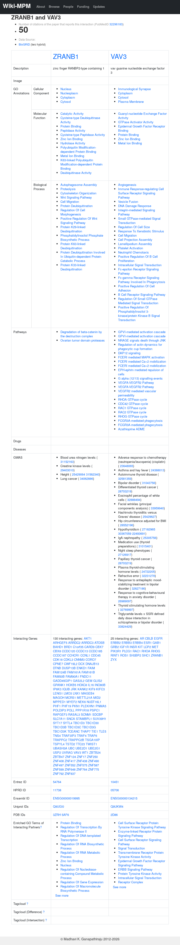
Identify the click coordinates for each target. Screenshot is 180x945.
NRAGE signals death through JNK (142, 340)
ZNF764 (81, 769)
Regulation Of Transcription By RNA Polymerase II (81, 829)
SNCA (71, 718)
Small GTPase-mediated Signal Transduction (139, 220)
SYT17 (57, 723)
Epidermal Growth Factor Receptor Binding (141, 128)
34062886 (86, 478)
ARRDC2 (74, 642)
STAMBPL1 (84, 718)
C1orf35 (78, 647)
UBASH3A (60, 748)
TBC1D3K (60, 731)
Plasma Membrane (131, 101)
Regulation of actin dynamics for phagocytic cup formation (140, 346)
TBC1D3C (74, 727)
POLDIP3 (59, 710)
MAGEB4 (87, 693)
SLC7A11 (59, 718)
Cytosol (65, 101)
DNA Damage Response (134, 206)
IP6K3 (57, 689)
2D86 (114, 814)
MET (155, 647)
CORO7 (91, 659)
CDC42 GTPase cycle (133, 403)
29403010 (67, 470)
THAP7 (85, 731)
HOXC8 (82, 685)
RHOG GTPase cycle (132, 416)
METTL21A (84, 697)
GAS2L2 (78, 680)
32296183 (116, 24)
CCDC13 (82, 651)
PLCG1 (127, 651)
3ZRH (57, 814)
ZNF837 (70, 773)
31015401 (145, 546)
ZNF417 (70, 761)
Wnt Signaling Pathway (76, 197)
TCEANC (74, 731)
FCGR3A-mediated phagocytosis (140, 420)
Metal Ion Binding (72, 156)
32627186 (138, 588)
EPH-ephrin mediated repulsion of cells (141, 372)
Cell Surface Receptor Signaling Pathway (139, 841)
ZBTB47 (58, 756)
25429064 (78, 474)
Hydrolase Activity (72, 143)
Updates (99, 6)
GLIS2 (97, 680)
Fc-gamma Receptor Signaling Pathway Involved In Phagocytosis (141, 279)
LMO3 (68, 693)
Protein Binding (70, 126)
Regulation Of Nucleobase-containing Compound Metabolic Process (82, 873)
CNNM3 (79, 659)
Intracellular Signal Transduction (139, 265)
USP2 (57, 752)
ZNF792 (58, 773)
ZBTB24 (95, 752)
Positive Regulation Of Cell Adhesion (136, 288)
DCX (81, 663)
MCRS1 (70, 697)
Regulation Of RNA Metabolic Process (80, 854)
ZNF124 (70, 756)
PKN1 (76, 706)
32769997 (126, 609)
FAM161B (88, 672)
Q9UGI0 (58, 806)
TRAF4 (81, 735)
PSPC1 (95, 710)
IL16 (91, 685)
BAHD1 (58, 647)
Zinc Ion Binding (71, 139)
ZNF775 (93, 769)
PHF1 (57, 706)
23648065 (126, 466)
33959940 (157, 508)
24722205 (148, 571)
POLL (71, 710)
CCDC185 (95, 651)
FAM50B (59, 676)
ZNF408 (58, 761)
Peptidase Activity (72, 130)
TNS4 (57, 735)
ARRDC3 (87, 642)
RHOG (155, 651)
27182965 (148, 529)
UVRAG (67, 752)
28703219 (124, 491)
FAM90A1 (72, 676)
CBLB (149, 638)
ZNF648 (70, 769)
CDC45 (96, 655)
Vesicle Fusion (128, 201)
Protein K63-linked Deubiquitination (72, 246)
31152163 (67, 461)
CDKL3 (68, 659)
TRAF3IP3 (69, 735)
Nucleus (65, 89)
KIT (140, 647)
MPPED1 (59, 701)
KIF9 (92, 689)
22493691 (138, 533)
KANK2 (83, 689)
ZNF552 (70, 765)
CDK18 (58, 659)
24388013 (157, 470)
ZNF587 (93, 765)
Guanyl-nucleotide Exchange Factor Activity (142, 115)
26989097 (124, 601)
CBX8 (57, 651)
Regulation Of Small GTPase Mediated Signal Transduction (138, 300)
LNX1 (76, 693)
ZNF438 (81, 761)
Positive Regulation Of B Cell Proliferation (138, 258)
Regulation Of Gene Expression (81, 882)
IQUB (66, 689)
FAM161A (74, 672)
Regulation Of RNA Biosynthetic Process (82, 846)
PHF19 (66, 706)
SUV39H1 (99, 718)
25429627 (149, 516)
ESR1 (148, 642)
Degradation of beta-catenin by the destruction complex (81, 334)
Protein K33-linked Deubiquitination (72, 267)
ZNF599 (58, 769)
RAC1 (137, 651)
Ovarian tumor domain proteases (82, 340)
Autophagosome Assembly (78, 184)
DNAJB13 (92, 663)
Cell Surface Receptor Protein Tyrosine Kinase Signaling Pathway (142, 825)
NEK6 (82, 701)
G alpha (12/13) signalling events (140, 378)
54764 (57, 782)
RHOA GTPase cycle (132, 399)
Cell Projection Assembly (135, 239)
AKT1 (88, 638)
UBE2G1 (94, 748)
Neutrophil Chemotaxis (133, 252)
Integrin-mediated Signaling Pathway (136, 212)
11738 (57, 790)
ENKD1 (82, 668)
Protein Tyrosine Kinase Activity (140, 873)
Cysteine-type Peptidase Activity (82, 134)
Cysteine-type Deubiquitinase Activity (80, 119)
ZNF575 (81, 765)
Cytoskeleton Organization (78, 193)
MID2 (97, 697)
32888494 (133, 499)
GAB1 (157, 642)
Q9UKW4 (117, 806)
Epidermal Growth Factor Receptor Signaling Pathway (141, 863)
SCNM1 (86, 714)
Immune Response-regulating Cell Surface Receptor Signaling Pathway (141, 193)
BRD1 (68, 647)
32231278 (148, 575)
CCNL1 (85, 655)
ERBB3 (127, 642)
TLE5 (102, 731)
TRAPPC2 (60, 740)
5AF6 (65, 814)
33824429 (124, 626)
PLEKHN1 (88, 706)
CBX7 (99, 647)
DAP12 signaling (129, 353)
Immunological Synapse (134, 89)
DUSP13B (69, 668)
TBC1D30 (92, 723)
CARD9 (89, 647)
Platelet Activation (130, 248)
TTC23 (80, 744)
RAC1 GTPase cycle (132, 408)
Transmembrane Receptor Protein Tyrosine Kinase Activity (141, 854)
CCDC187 (59, 655)
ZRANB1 (66, 56)
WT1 (85, 752)
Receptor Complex (130, 882)
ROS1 (124, 655)
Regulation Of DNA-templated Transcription (80, 837)
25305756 (149, 537)
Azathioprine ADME (131, 429)
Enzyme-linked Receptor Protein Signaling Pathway (140, 833)
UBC (71, 748)
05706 (115, 790)
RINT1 (115, 655)
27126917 (124, 554)
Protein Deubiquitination (76, 206)
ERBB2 (116, 642)
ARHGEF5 (60, 642)
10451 (115, 782)
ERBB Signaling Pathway (135, 869)
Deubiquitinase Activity (76, 172)
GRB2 (115, 647)
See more (61, 895)
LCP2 (147, 647)
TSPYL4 (58, 744)
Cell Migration (69, 201)
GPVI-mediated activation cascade (141, 332)
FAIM (91, 668)
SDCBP (97, 714)
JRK (74, 689)
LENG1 (58, 693)
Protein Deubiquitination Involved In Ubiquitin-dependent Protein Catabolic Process (82, 256)
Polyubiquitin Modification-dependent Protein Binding (78, 149)
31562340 (92, 474)
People (68, 6)
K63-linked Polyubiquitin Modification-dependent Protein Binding (81, 164)
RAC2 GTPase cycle (132, 412)
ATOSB (99, 642)
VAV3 (119, 56)
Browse (54, 6)
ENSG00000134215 (124, 798)
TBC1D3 (79, 723)
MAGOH (58, 697)
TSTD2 (70, 744)
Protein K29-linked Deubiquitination (72, 229)
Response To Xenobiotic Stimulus (141, 231)
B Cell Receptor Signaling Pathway (141, 294)
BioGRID (24, 44)
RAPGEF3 (60, 714)
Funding (83, 6)
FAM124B (59, 672)
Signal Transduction (131, 848)
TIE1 (94, 731)
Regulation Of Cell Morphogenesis (72, 212)
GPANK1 (59, 685)
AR (142, 638)
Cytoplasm (67, 97)
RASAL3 (74, 714)
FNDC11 (85, 676)
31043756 (148, 482)
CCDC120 (68, 651)
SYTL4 (67, 723)
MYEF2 (72, 701)
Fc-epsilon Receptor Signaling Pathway (138, 271)
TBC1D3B (60, 727)
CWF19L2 (70, 663)
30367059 (124, 533)
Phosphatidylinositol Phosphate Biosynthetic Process (81, 237)
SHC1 (146, 655)
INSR (133, 647)
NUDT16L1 (94, 701)
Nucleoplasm (69, 93)
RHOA (146, 651)
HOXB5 (71, 685)
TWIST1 (91, 744)
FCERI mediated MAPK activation (141, 357)
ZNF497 (58, 765)
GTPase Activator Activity (136, 122)
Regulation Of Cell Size (134, 227)
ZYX (114, 659)
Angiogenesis (127, 184)
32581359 (124, 478)
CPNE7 (58, 663)
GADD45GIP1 (62, 680)
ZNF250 (92, 756)
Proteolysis (68, 189)
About (40, 6)
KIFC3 (100, 689)
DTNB (57, 668)
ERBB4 (138, 642)
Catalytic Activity (72, 113)
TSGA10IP (92, 740)
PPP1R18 (82, 710)
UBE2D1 (81, 748)
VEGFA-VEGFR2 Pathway (136, 382)
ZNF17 (81, 756)
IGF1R (124, 647)
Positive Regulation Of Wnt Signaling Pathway (78, 220)
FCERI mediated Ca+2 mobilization (142, 361)
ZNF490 (93, 761)
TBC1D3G (89, 727)
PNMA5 (101, 706)
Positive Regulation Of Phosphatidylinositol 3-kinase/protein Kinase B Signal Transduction (139, 313)
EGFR (158, 638)
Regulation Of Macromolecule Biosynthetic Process (80, 888)
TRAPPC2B (76, 740)
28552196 (126, 525)
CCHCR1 (73, 655)
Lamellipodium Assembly (135, 244)
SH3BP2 (135, 655)
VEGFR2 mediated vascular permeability (137, 393)
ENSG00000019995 (66, 798)
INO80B (100, 685)
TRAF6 (92, 735)
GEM (88, 680)
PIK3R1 (116, 651)
